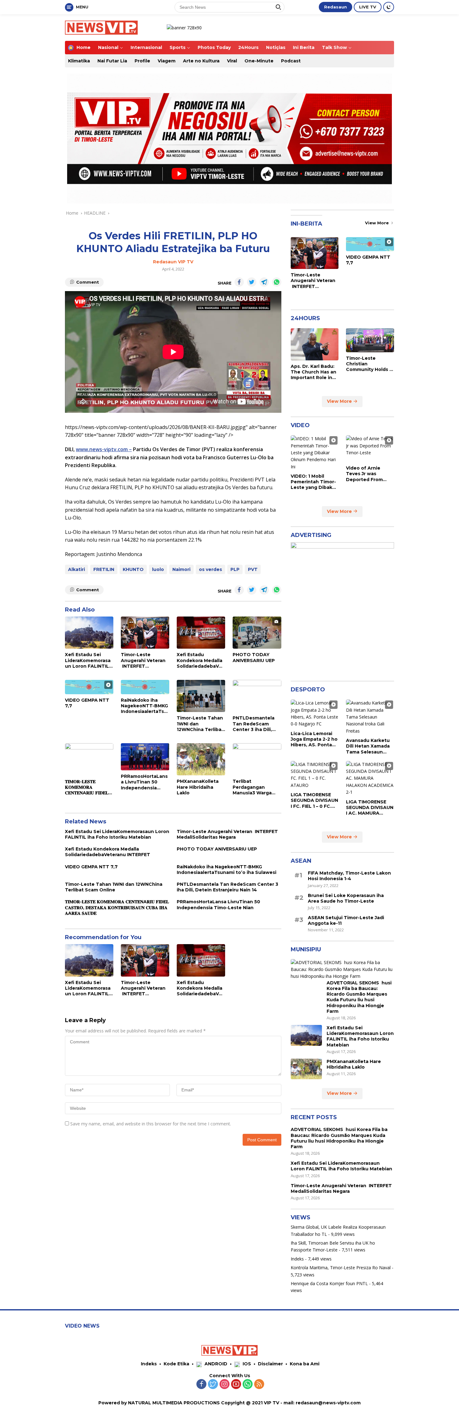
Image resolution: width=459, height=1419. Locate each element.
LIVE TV (367, 6)
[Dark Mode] (388, 7)
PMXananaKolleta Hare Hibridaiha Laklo (198, 786)
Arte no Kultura (201, 61)
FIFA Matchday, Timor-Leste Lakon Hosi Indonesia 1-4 (349, 875)
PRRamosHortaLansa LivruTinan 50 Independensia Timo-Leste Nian (144, 782)
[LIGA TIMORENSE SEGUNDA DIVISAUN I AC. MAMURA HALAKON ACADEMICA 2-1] (370, 778)
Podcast (291, 61)
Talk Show (334, 47)
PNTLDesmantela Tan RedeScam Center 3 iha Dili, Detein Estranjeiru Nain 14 (254, 723)
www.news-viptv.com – (104, 449)
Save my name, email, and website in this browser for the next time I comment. (150, 1124)
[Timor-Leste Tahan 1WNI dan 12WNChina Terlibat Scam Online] (201, 696)
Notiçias (275, 47)
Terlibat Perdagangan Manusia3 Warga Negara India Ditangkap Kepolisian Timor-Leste (253, 787)
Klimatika (79, 61)
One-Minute (259, 61)
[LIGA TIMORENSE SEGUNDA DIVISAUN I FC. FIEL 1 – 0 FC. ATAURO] (315, 775)
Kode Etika (176, 1364)
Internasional (146, 47)
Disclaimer (270, 1364)
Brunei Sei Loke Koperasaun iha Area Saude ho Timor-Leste (346, 898)
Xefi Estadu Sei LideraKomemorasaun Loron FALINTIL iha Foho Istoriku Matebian (88, 660)
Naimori (181, 569)
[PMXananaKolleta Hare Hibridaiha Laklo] (201, 759)
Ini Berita (303, 47)
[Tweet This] (251, 282)
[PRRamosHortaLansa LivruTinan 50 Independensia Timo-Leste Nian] (145, 756)
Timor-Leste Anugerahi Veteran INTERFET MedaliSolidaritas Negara (143, 660)
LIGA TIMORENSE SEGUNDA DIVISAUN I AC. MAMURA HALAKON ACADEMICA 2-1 (369, 807)
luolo (158, 569)
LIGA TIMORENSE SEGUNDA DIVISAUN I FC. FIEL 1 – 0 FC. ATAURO (314, 800)
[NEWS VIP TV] (101, 27)
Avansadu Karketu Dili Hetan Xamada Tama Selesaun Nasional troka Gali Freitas (368, 746)
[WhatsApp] (248, 1384)
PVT (253, 569)
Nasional (108, 47)
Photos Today (214, 47)
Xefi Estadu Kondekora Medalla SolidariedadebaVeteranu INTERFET (200, 660)
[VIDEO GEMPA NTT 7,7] (89, 687)
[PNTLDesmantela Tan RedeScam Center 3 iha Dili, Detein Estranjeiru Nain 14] (257, 696)
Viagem (166, 61)
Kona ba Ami (304, 1364)
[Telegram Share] (264, 282)
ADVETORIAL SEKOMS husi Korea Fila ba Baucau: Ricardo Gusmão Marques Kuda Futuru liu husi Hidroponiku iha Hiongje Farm (359, 997)
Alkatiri (76, 569)
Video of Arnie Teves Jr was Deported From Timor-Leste (364, 473)
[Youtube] (236, 1384)
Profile (142, 61)
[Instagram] (225, 1384)
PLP (234, 569)
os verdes (210, 569)
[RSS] (259, 1384)
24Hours (248, 47)
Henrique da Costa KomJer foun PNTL (329, 1283)
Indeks (297, 1259)
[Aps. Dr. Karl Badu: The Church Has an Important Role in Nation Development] (315, 344)
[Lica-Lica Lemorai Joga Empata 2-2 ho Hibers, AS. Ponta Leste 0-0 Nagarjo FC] (315, 714)
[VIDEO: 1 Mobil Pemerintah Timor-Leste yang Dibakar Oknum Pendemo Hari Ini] (315, 452)
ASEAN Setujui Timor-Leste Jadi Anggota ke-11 (346, 920)
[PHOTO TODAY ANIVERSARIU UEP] (257, 633)
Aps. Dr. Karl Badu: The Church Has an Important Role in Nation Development (313, 372)
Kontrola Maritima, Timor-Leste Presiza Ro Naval (341, 1267)
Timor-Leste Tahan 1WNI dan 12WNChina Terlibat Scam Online (200, 723)
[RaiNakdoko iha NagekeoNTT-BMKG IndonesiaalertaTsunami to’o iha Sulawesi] (145, 687)
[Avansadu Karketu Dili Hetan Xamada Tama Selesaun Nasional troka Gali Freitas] (370, 717)
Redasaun (335, 6)
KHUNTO (133, 569)
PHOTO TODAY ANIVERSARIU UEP (254, 657)
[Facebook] (201, 1384)
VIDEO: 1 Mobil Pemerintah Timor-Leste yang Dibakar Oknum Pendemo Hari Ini (314, 481)
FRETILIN (103, 569)
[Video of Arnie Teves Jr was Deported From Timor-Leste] (370, 448)
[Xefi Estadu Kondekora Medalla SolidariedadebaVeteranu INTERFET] (201, 633)
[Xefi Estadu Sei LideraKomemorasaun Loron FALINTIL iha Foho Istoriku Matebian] (89, 633)
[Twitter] (213, 1384)
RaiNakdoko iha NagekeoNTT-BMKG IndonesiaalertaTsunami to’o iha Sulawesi (144, 705)
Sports (177, 47)
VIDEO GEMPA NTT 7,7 (87, 703)
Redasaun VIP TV (173, 262)
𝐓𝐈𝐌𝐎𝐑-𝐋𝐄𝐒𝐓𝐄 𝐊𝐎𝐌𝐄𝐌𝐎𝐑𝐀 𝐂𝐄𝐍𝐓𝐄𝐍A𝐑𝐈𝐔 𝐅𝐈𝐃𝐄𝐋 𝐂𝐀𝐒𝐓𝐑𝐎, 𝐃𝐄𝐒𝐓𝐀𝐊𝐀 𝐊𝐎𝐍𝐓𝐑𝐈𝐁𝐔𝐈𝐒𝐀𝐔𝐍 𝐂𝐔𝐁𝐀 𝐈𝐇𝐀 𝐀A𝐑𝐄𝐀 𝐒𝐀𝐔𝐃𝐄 (86, 787)
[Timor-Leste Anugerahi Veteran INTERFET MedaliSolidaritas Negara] (145, 633)
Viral (232, 61)
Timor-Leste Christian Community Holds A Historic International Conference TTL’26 (369, 364)
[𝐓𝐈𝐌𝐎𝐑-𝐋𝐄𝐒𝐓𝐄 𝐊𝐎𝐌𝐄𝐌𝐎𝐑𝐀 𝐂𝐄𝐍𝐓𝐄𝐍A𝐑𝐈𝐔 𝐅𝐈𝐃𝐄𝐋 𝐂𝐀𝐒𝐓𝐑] (89, 759)
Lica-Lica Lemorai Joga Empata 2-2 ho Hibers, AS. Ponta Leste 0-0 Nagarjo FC (314, 739)
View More (377, 222)
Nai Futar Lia (112, 61)
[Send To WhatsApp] (276, 282)
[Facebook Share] (239, 282)
